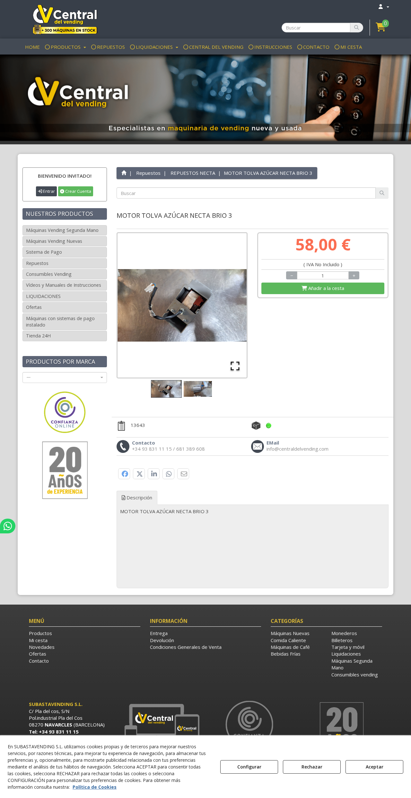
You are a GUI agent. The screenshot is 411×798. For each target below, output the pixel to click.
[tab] (252, 516)
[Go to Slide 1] (166, 389)
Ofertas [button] (34, 307)
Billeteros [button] (342, 640)
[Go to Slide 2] (197, 389)
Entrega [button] (159, 633)
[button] (64, 19)
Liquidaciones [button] (346, 653)
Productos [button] (40, 633)
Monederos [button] (344, 633)
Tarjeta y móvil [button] (347, 647)
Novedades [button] (42, 647)
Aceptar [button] (374, 767)
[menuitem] (383, 7)
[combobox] (64, 377)
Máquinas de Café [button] (290, 647)
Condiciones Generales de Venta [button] (186, 647)
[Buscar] (356, 27)
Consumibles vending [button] (354, 674)
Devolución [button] (162, 640)
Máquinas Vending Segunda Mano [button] (62, 230)
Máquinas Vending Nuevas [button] (54, 241)
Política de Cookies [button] (95, 787)
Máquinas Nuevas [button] (290, 633)
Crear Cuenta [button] (77, 191)
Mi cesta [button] (38, 640)
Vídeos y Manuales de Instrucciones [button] (63, 285)
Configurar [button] (249, 767)
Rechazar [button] (312, 767)
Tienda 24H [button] (38, 336)
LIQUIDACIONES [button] (43, 296)
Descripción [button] (138, 497)
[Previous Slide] (132, 305)
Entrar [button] (48, 191)
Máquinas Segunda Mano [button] (351, 664)
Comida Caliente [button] (288, 640)
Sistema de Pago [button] (44, 252)
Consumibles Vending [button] (49, 274)
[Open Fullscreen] (235, 366)
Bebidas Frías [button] (286, 653)
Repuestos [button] (37, 263)
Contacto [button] (39, 661)
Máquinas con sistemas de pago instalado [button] (60, 321)
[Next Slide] (232, 305)
